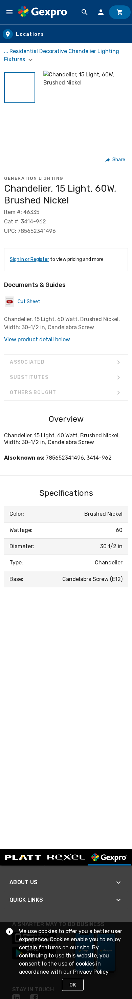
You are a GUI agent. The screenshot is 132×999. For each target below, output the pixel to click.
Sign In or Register (29, 259)
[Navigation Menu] (9, 12)
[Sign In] (101, 12)
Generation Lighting (33, 178)
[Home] (42, 12)
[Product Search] (84, 12)
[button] (19, 87)
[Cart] (120, 12)
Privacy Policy (91, 972)
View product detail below (37, 339)
